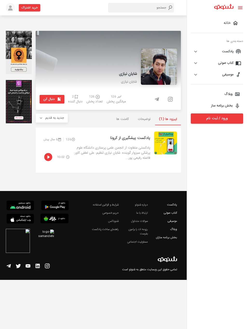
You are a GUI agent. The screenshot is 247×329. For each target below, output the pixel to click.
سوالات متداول (139, 221)
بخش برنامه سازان (166, 237)
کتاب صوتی (170, 213)
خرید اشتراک (29, 7)
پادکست (172, 205)
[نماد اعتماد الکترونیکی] (18, 241)
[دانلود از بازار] (55, 219)
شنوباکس (113, 221)
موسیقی (172, 221)
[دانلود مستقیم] (20, 206)
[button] (217, 51)
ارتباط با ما (142, 213)
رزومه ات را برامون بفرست (138, 231)
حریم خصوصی (110, 213)
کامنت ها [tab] (122, 119)
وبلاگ (173, 229)
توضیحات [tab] (144, 119)
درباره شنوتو (141, 205)
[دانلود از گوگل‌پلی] (55, 206)
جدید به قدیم (54, 118)
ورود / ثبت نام (216, 118)
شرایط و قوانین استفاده (106, 205)
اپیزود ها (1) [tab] (168, 119)
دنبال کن (49, 99)
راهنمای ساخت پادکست (105, 229)
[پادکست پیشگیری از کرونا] (108, 150)
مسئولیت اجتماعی (137, 242)
